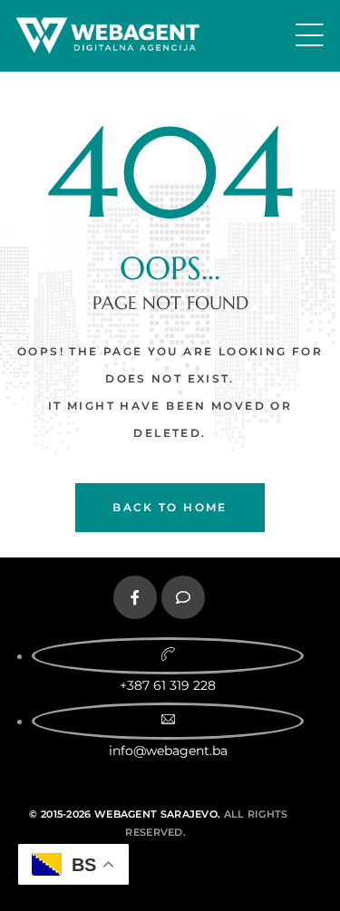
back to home (170, 507)
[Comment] (183, 597)
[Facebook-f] (135, 597)
